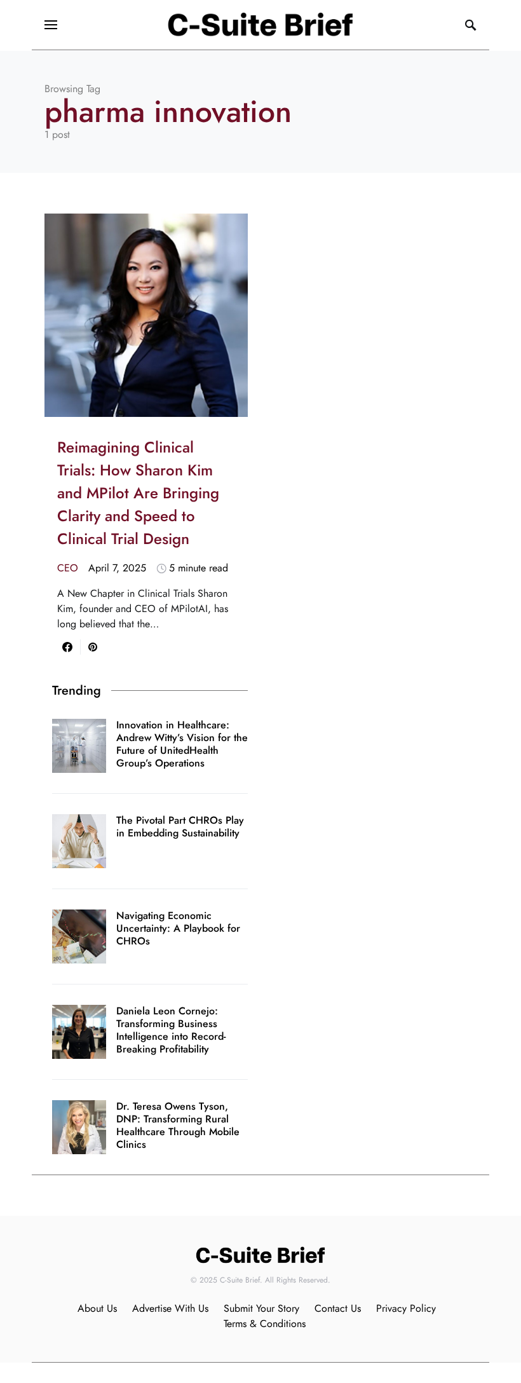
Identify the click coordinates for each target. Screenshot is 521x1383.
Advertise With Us (170, 1308)
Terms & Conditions (265, 1323)
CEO (67, 568)
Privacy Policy (406, 1308)
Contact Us (338, 1308)
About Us (97, 1308)
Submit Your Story (261, 1308)
